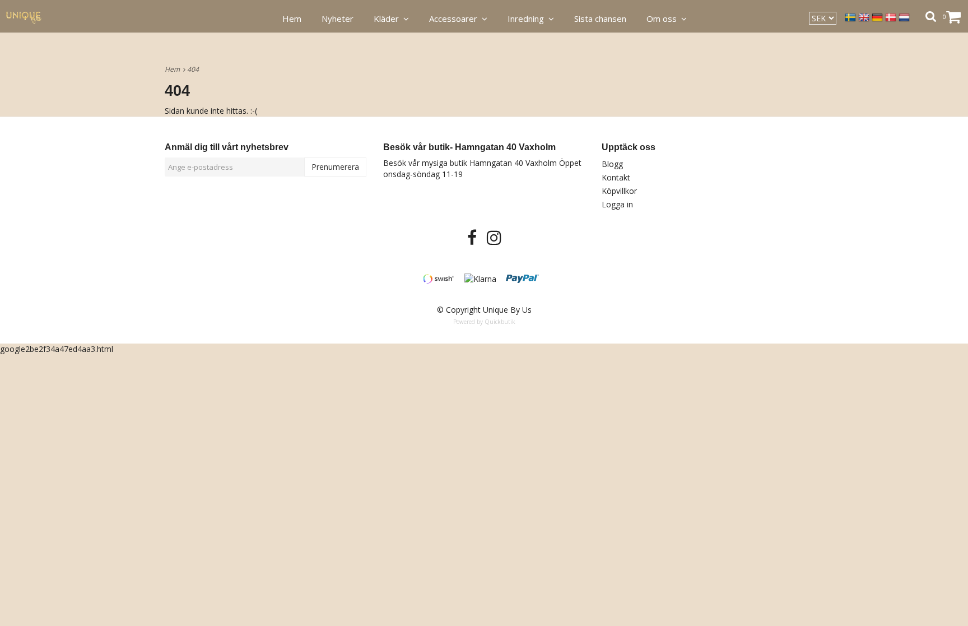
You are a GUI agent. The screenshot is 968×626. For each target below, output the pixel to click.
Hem (174, 69)
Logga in (617, 204)
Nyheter (337, 18)
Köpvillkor (619, 191)
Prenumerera (335, 166)
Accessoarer (455, 18)
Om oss (663, 18)
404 (194, 69)
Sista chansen (600, 18)
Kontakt (616, 177)
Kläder (388, 18)
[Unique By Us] (30, 16)
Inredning (528, 18)
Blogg (612, 164)
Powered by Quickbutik (484, 322)
